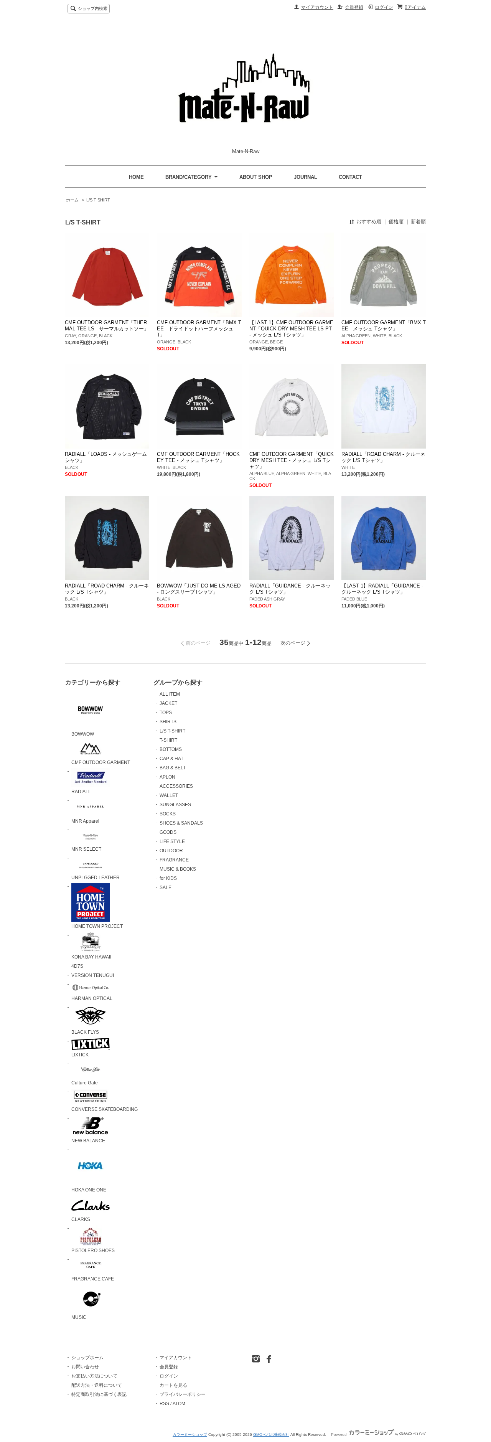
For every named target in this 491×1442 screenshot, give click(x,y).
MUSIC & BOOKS (178, 869)
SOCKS (168, 814)
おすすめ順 (368, 221)
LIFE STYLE (172, 841)
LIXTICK (80, 1055)
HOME (136, 177)
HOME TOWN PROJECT (97, 926)
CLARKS (80, 1219)
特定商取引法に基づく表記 (99, 1394)
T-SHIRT (168, 740)
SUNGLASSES (175, 804)
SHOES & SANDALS (181, 823)
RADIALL (81, 791)
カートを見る (173, 1385)
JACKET (168, 703)
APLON (167, 777)
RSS (164, 1403)
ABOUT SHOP (255, 177)
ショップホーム (87, 1357)
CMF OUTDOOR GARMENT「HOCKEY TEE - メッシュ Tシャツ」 (198, 457)
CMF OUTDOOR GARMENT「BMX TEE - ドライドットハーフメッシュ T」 (199, 329)
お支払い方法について (94, 1376)
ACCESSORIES (176, 786)
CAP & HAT (171, 758)
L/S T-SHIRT (98, 200)
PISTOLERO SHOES (93, 1250)
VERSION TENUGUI (92, 975)
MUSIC (78, 1317)
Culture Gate (84, 1083)
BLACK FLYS (85, 1032)
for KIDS (168, 878)
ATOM (179, 1403)
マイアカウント (317, 7)
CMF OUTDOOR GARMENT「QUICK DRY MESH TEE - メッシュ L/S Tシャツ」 (291, 460)
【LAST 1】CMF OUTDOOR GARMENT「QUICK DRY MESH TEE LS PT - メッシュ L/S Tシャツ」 (291, 329)
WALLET (169, 795)
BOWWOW (82, 734)
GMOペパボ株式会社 (271, 1434)
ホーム (72, 200)
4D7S (77, 966)
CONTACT (350, 177)
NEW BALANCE (88, 1140)
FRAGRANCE (174, 860)
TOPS (166, 712)
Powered (339, 1434)
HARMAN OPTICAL (91, 998)
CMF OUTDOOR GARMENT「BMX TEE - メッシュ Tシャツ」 (383, 326)
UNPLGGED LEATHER (95, 877)
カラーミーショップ (190, 1434)
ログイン (384, 7)
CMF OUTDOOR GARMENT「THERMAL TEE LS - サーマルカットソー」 (107, 326)
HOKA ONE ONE (88, 1190)
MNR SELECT (86, 849)
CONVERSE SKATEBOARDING (104, 1109)
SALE (165, 887)
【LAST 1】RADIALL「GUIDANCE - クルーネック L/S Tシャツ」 (382, 589)
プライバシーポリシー (183, 1394)
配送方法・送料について (96, 1385)
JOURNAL (305, 177)
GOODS (168, 832)
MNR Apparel (85, 821)
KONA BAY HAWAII (91, 957)
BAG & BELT (173, 767)
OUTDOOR (171, 850)
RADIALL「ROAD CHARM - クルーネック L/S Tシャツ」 (383, 457)
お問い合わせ (85, 1366)
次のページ (292, 643)
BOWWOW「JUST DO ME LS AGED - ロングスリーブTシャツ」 (199, 589)
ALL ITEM (170, 694)
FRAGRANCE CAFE (92, 1279)
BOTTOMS (171, 749)
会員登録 (354, 7)
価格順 (396, 221)
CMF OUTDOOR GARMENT (100, 762)
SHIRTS (168, 721)
